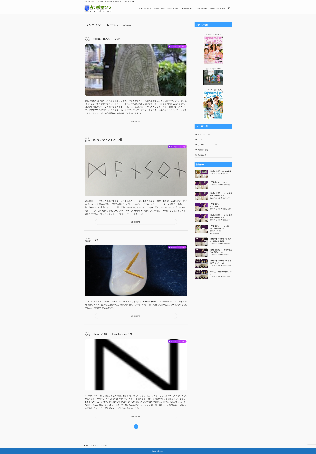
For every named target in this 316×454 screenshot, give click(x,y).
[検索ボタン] (229, 8)
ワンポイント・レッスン (207, 144)
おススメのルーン (204, 134)
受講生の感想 (203, 149)
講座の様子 (202, 155)
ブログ (200, 139)
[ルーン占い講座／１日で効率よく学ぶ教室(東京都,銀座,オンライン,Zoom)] (98, 8)
